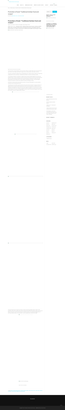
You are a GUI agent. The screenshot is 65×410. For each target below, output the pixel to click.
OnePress (37, 407)
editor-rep (22, 15)
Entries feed (53, 143)
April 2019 (47, 124)
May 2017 (53, 131)
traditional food (32, 390)
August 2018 (53, 128)
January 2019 (48, 125)
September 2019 (54, 122)
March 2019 (53, 124)
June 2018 (47, 129)
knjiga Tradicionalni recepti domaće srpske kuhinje (19, 390)
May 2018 (53, 129)
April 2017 (47, 132)
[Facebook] (32, 401)
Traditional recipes (12, 7)
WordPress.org (54, 144)
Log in (47, 143)
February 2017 (54, 132)
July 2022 (47, 122)
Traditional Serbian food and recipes (18, 391)
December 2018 (54, 125)
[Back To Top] (61, 405)
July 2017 (47, 131)
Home (8, 7)
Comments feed (48, 144)
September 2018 (48, 128)
